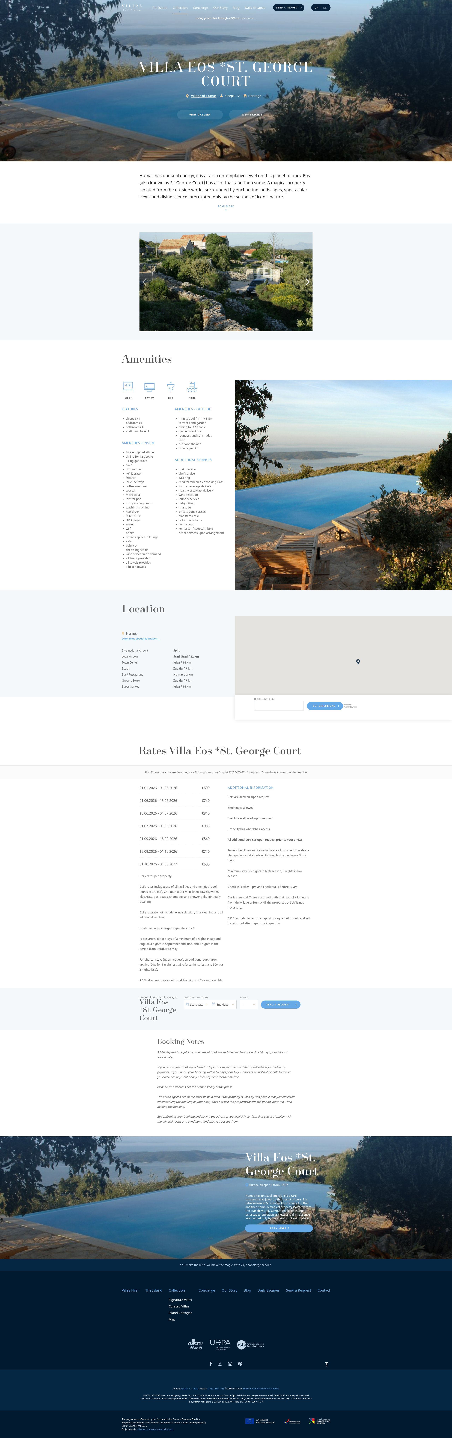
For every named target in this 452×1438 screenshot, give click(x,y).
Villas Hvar (130, 1290)
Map (172, 1319)
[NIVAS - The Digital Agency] (326, 1364)
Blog (236, 8)
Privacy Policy (271, 1388)
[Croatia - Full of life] (196, 1345)
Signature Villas (180, 1300)
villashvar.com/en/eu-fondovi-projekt (155, 1429)
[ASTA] (250, 1345)
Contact (323, 1290)
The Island (159, 8)
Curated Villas (179, 1306)
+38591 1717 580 (189, 1388)
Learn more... (226, 18)
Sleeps (244, 997)
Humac (253, 1185)
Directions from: (264, 699)
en (317, 7)
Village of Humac (203, 96)
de (325, 7)
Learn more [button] (277, 1228)
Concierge (200, 8)
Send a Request (287, 7)
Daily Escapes (255, 8)
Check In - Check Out (196, 997)
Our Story (220, 8)
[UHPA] (220, 1345)
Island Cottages (180, 1313)
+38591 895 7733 (216, 1388)
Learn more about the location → (141, 638)
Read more (226, 206)
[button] (200, 114)
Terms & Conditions (253, 1388)
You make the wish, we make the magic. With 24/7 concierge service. (226, 1265)
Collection (180, 8)
